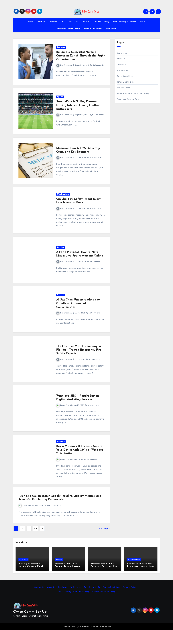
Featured (61, 47)
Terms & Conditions (93, 29)
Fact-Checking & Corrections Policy (129, 22)
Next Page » (104, 528)
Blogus (94, 626)
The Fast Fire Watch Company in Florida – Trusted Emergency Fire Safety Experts (78, 350)
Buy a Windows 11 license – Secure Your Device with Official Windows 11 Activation (79, 450)
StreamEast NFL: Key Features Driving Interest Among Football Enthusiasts (78, 105)
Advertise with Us (56, 22)
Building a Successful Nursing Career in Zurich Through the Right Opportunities (80, 56)
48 (35, 528)
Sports (60, 97)
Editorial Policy (102, 22)
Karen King (64, 405)
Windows (61, 441)
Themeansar (105, 626)
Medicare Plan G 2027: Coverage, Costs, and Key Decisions (104, 566)
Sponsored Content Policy (68, 29)
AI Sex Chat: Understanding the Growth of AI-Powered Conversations (78, 303)
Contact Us (73, 22)
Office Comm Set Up (30, 612)
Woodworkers (63, 194)
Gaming (60, 247)
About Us (40, 22)
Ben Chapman (66, 65)
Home (30, 22)
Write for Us (111, 29)
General (60, 295)
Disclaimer (86, 22)
